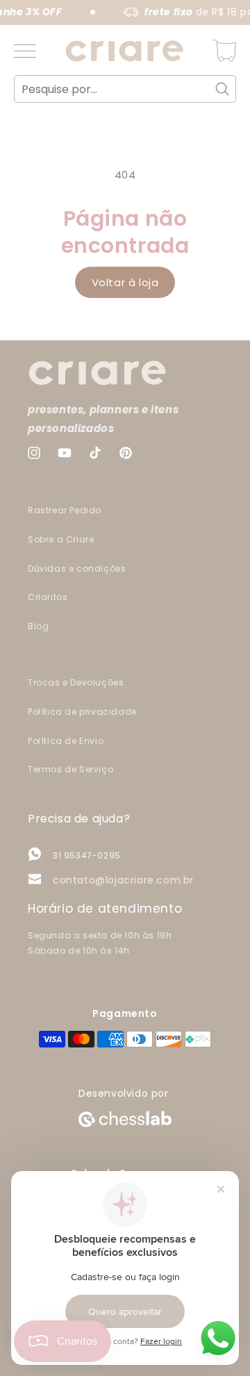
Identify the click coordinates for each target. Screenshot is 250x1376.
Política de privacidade (82, 712)
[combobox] (125, 89)
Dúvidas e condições (77, 568)
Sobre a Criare (61, 539)
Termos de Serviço (70, 769)
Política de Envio (65, 741)
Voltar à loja (125, 282)
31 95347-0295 (87, 855)
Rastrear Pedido (64, 510)
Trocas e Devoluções (76, 682)
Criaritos (47, 597)
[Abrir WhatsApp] (218, 1338)
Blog (38, 626)
